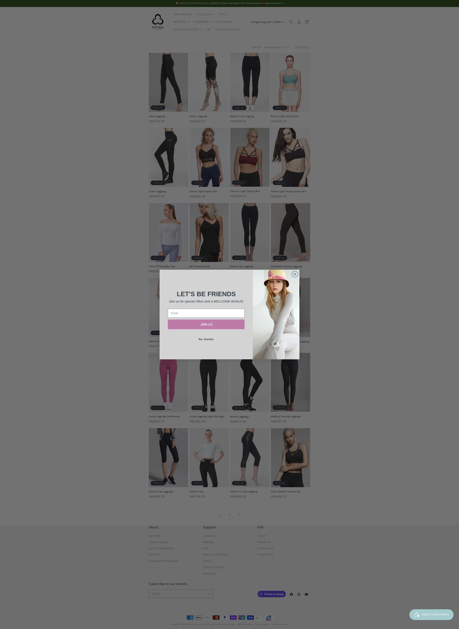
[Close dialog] (295, 274)
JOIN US (206, 324)
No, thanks (206, 339)
